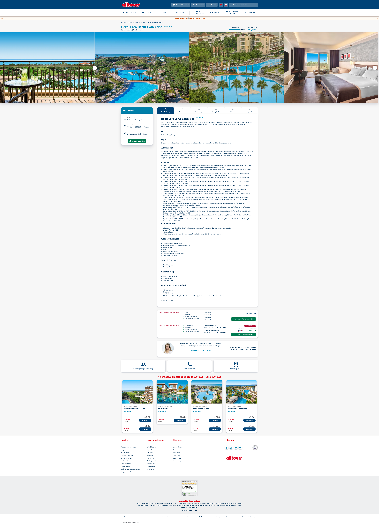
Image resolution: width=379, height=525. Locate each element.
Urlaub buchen (151, 447)
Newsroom (176, 455)
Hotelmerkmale (182, 112)
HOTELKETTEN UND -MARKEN (232, 13)
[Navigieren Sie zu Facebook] (226, 447)
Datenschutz (177, 458)
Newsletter (176, 452)
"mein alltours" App (127, 455)
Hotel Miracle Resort (201, 408)
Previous (95, 68)
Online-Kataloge (126, 461)
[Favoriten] (221, 5)
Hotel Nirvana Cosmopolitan (134, 408)
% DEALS (164, 13)
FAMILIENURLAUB (249, 13)
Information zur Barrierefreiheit (192, 517)
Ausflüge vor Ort (152, 461)
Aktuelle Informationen (128, 447)
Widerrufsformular (222, 517)
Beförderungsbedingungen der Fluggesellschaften (130, 470)
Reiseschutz (151, 463)
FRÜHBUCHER (180, 13)
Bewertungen (199, 112)
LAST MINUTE (146, 13)
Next (375, 68)
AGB (124, 517)
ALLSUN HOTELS (215, 13)
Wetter (232, 112)
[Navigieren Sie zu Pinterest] (236, 447)
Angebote (249, 112)
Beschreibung (165, 112)
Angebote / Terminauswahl (244, 319)
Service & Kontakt (126, 458)
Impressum (142, 517)
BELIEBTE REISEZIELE (129, 13)
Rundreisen (150, 458)
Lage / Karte (216, 112)
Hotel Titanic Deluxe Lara (237, 408)
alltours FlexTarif (126, 452)
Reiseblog (150, 455)
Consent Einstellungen (249, 517)
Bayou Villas (163, 408)
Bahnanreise (151, 466)
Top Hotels (150, 450)
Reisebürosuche (126, 463)
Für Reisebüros (125, 466)
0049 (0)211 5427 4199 (201, 350)
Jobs (174, 450)
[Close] (377, 18)
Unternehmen (177, 447)
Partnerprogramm (178, 461)
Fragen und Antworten (128, 450)
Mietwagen (150, 469)
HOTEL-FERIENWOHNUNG (198, 13)
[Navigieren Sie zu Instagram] (231, 447)
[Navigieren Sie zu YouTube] (240, 447)
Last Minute (150, 452)
